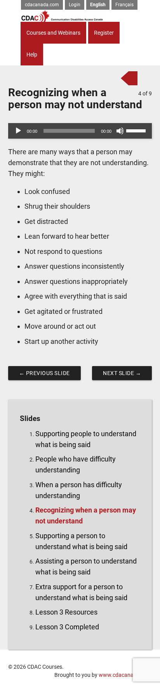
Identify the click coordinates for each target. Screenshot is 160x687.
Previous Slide (44, 373)
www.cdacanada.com (125, 675)
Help (31, 54)
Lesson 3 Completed (67, 627)
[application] (80, 131)
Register (104, 33)
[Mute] (120, 131)
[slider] (137, 130)
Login (74, 4)
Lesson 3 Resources (66, 612)
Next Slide (122, 373)
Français (124, 4)
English (98, 4)
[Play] (18, 131)
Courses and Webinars (53, 33)
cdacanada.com (42, 4)
